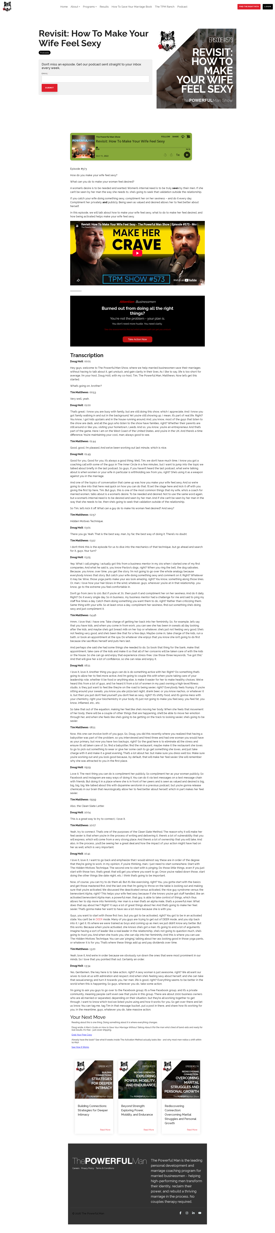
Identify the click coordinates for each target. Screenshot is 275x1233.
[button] (180, 1213)
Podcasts (44, 52)
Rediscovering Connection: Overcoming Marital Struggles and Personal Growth (180, 1114)
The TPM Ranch (164, 6)
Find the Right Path (249, 7)
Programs (89, 6)
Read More (105, 1130)
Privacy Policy (87, 1168)
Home (64, 6)
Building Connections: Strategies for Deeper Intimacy (93, 1110)
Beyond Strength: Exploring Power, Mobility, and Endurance (137, 1110)
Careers (75, 1168)
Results (104, 6)
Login (267, 7)
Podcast (182, 6)
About (74, 6)
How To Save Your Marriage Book (132, 6)
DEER (99, 919)
